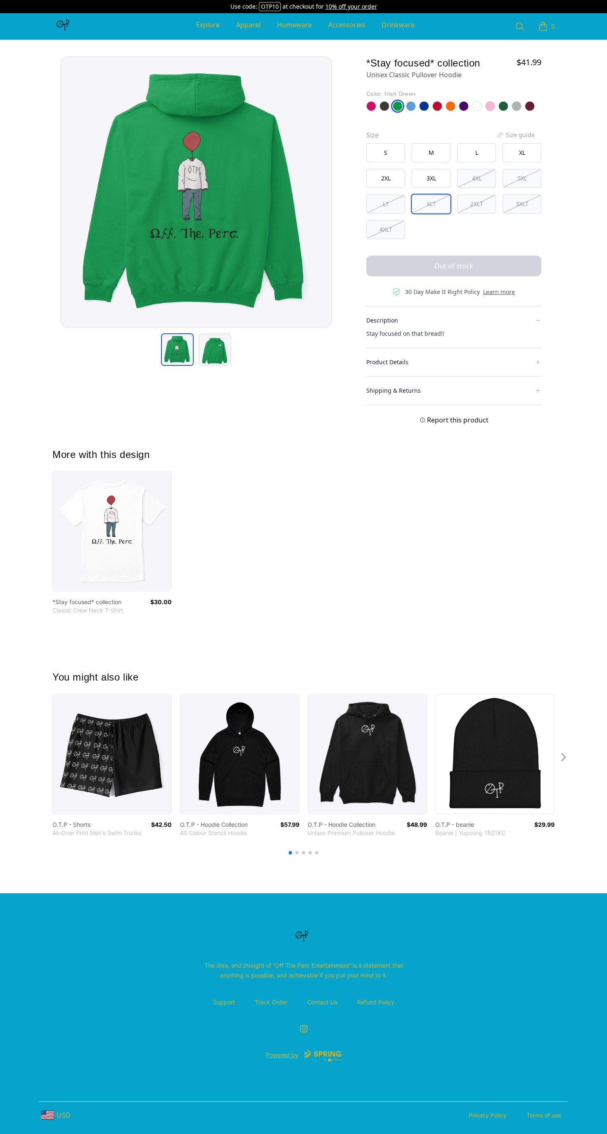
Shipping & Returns (393, 390)
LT (386, 204)
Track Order (271, 1002)
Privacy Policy (488, 1115)
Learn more (499, 292)
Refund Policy (375, 1002)
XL (522, 153)
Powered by (282, 1054)
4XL (476, 178)
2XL (386, 178)
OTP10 (270, 6)
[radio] (385, 152)
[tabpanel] (196, 192)
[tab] (177, 349)
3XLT (522, 204)
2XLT (476, 204)
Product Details (387, 362)
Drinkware (398, 24)
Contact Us (322, 1002)
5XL (522, 178)
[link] (112, 531)
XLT (431, 204)
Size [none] (372, 135)
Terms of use (543, 1115)
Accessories (346, 24)
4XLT (385, 229)
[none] (515, 135)
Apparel (248, 24)
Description (382, 320)
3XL (431, 178)
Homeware (294, 24)
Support (224, 1002)
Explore (208, 24)
